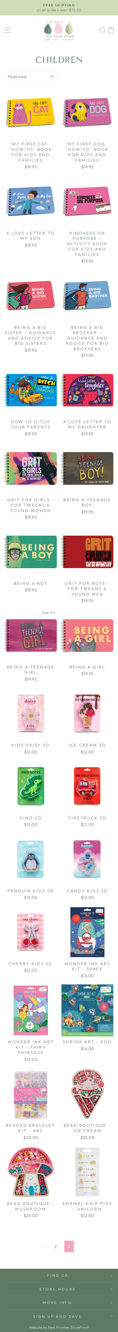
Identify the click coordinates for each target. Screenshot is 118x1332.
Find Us (57, 1275)
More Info (57, 1302)
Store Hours (58, 1289)
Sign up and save (57, 1316)
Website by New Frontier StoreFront (59, 1327)
